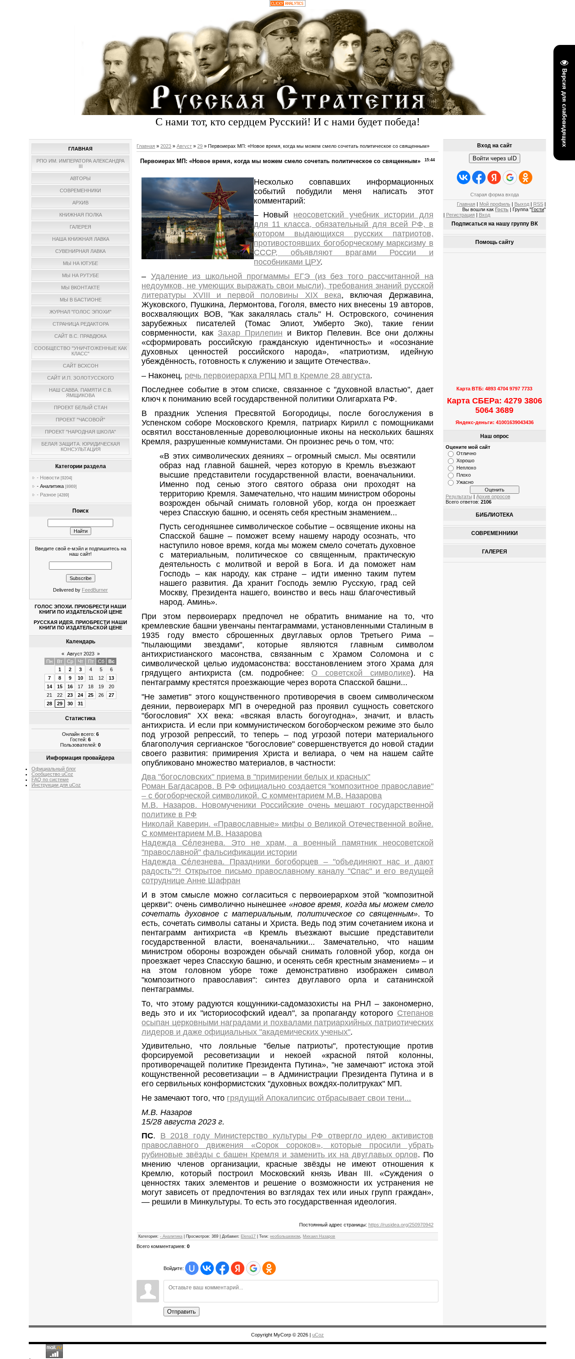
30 (70, 703)
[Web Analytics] (287, 5)
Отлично (466, 453)
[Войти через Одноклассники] (269, 1268)
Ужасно (464, 482)
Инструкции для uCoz (56, 785)
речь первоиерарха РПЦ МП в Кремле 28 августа (277, 375)
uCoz (318, 1334)
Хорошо (465, 460)
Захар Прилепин (250, 332)
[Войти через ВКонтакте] (207, 1268)
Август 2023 (80, 653)
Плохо (463, 475)
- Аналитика (50, 486)
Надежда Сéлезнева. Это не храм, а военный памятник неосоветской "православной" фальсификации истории (287, 847)
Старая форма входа (494, 194)
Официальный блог (53, 768)
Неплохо (466, 467)
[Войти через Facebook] (222, 1268)
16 (70, 686)
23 (70, 695)
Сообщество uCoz (52, 774)
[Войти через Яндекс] (237, 1268)
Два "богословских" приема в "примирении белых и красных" (256, 776)
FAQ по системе (50, 779)
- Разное (46, 494)
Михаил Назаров (319, 1236)
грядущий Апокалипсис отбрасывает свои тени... (319, 1097)
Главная (146, 146)
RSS (538, 204)
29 (59, 703)
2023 (165, 146)
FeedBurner (95, 590)
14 (49, 686)
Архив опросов (493, 496)
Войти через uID (495, 158)
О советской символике (361, 672)
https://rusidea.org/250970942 (400, 1224)
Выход (521, 204)
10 (80, 678)
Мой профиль (494, 204)
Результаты (459, 496)
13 (111, 678)
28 (49, 703)
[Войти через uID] (192, 1268)
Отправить (181, 1311)
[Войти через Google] (253, 1268)
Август (184, 146)
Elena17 (248, 1236)
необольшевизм (285, 1236)
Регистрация (460, 214)
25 (90, 695)
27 (111, 695)
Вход (484, 214)
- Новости (48, 477)
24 (80, 695)
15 (59, 686)
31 (80, 703)
